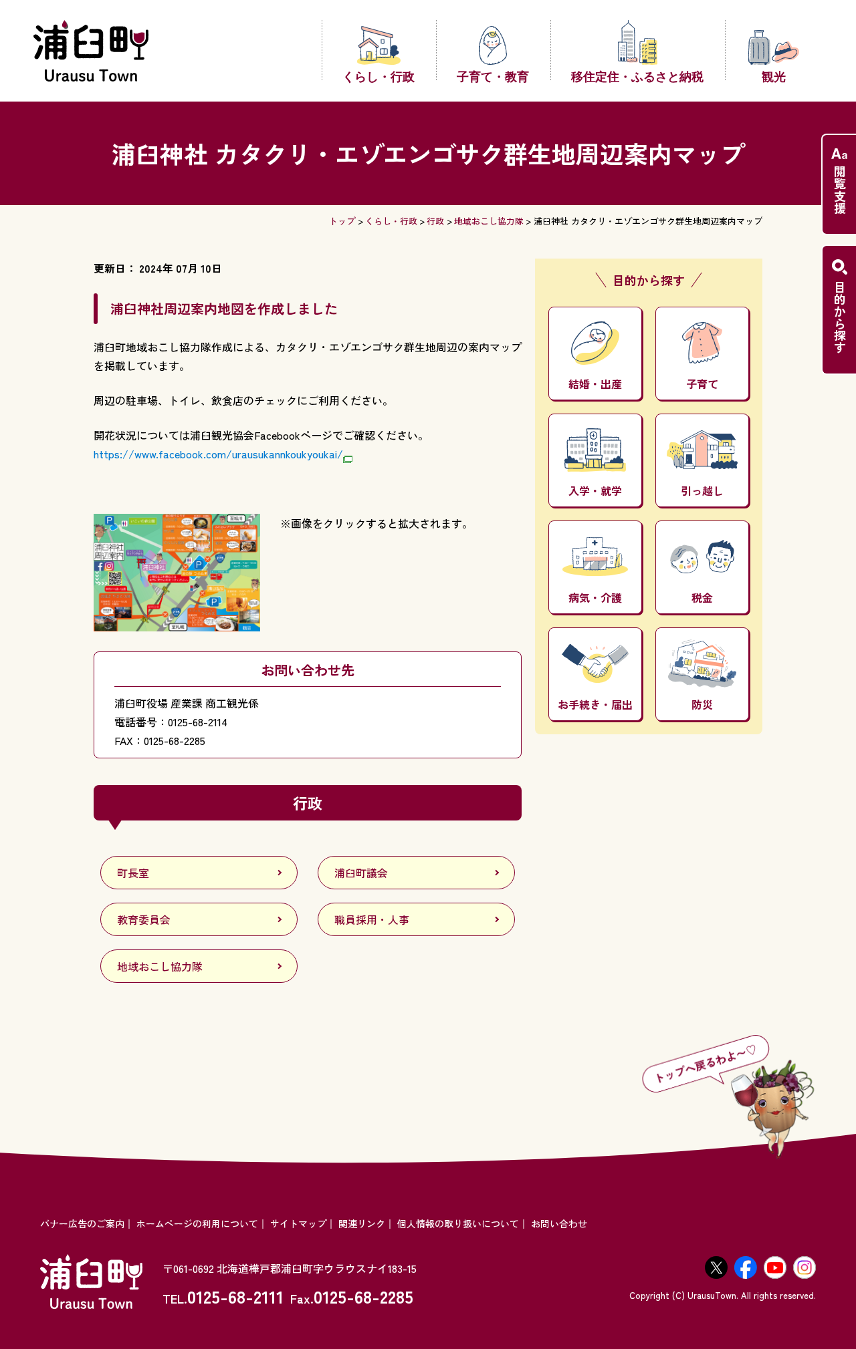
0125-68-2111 (235, 1296)
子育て (702, 384)
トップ (342, 220)
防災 (702, 704)
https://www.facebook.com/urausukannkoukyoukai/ (218, 454)
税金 (702, 597)
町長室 (133, 873)
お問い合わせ (559, 1223)
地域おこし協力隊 (489, 220)
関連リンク (361, 1223)
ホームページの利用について (197, 1223)
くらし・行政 (378, 75)
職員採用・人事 (371, 919)
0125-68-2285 (363, 1296)
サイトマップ (298, 1223)
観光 (774, 75)
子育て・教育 (493, 75)
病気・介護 (595, 597)
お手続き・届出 (595, 704)
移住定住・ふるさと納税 (637, 75)
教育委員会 (144, 919)
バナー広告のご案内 (82, 1223)
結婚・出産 (595, 384)
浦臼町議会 (361, 873)
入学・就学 (595, 490)
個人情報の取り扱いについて (458, 1223)
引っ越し (702, 490)
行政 (435, 220)
